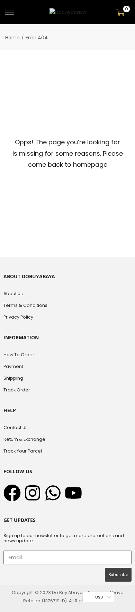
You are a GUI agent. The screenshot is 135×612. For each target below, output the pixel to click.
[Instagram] (32, 493)
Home (12, 37)
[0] (120, 12)
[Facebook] (12, 493)
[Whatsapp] (53, 493)
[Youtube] (73, 493)
